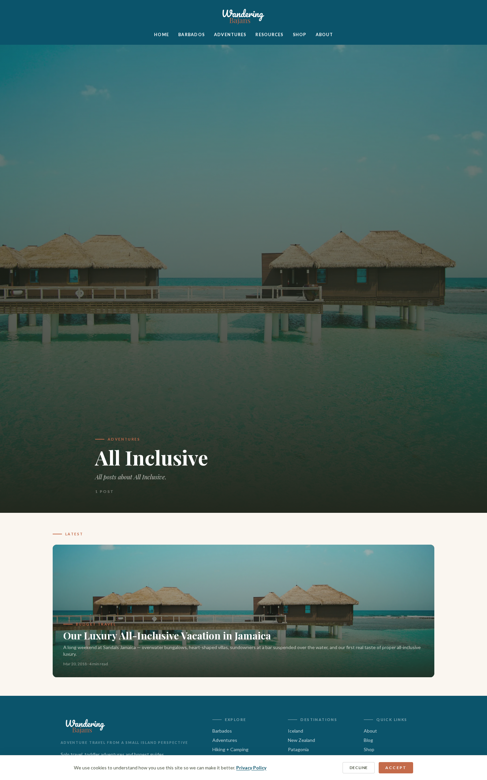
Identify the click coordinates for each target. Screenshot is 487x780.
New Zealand (301, 740)
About (324, 34)
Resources (269, 34)
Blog (368, 740)
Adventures (230, 34)
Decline (359, 767)
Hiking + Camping (230, 749)
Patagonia (298, 749)
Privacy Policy (251, 767)
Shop (299, 34)
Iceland (295, 731)
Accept (395, 767)
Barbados (191, 34)
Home (161, 34)
